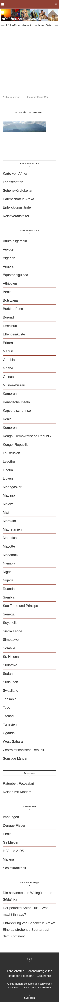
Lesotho (9, 461)
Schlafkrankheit (14, 868)
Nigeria (8, 580)
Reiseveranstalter (16, 216)
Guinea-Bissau (14, 385)
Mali (6, 512)
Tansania (9, 699)
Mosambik (10, 555)
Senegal (9, 614)
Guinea (8, 377)
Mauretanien (12, 529)
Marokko (9, 521)
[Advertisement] (29, 58)
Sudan (8, 674)
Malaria (8, 859)
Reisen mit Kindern (17, 792)
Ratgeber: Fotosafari (18, 783)
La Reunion (11, 453)
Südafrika (10, 665)
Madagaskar (12, 487)
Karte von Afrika (15, 173)
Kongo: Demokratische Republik (27, 436)
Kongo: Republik (15, 444)
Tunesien (10, 724)
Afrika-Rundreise (11, 97)
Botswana (10, 300)
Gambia (9, 360)
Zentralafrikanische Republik (24, 750)
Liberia (8, 470)
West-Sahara (13, 741)
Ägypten (9, 249)
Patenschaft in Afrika (18, 199)
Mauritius (10, 538)
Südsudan (10, 682)
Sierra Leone (12, 631)
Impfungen (11, 817)
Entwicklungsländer (17, 207)
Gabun (8, 351)
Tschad (8, 716)
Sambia (8, 597)
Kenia (7, 419)
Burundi (8, 317)
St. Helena (11, 657)
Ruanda (9, 589)
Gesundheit (44, 975)
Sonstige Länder (15, 758)
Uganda (9, 733)
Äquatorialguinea (15, 275)
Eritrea (8, 343)
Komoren (10, 428)
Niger (7, 572)
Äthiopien (10, 283)
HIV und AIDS (13, 851)
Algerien (9, 258)
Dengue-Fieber (14, 825)
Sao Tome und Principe (20, 606)
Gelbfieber (10, 842)
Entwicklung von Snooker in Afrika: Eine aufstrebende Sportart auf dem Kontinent (29, 929)
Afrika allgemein (15, 241)
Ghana (8, 368)
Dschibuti (10, 326)
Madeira (9, 495)
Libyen (8, 478)
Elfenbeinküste (14, 334)
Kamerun (10, 394)
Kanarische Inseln (16, 402)
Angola (8, 266)
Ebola (7, 834)
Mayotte (9, 546)
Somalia (9, 648)
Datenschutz (28, 987)
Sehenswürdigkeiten (18, 190)
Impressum (44, 987)
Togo (6, 707)
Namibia (9, 563)
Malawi (8, 504)
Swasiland (10, 690)
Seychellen (11, 623)
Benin (7, 292)
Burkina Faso (13, 309)
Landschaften (13, 182)
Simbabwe (11, 640)
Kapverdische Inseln (18, 410)
